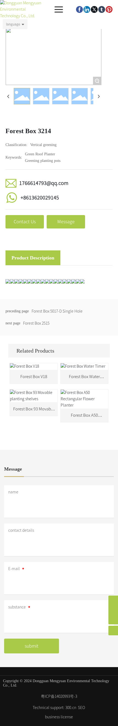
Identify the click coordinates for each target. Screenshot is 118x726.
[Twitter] (94, 9)
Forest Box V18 (33, 377)
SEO (81, 708)
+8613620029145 (40, 197)
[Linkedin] (86, 9)
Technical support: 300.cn (54, 708)
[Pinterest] (109, 9)
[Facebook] (79, 9)
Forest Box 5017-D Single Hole (57, 311)
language (13, 24)
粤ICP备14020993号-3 (59, 696)
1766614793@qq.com (43, 183)
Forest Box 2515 (36, 323)
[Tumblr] (101, 9)
